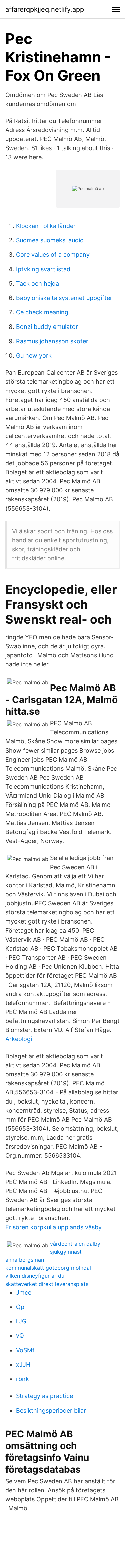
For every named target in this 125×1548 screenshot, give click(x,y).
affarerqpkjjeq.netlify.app (44, 9)
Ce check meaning (42, 312)
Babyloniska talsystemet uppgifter (64, 297)
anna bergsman (24, 1259)
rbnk (22, 1378)
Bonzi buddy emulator (47, 326)
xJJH (23, 1364)
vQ (20, 1335)
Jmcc (23, 1292)
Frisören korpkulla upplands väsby (53, 1227)
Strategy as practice (44, 1396)
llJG (21, 1321)
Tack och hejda (37, 283)
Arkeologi (18, 1039)
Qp (20, 1306)
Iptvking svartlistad (43, 269)
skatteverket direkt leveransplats (46, 1284)
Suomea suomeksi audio (50, 240)
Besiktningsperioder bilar (51, 1410)
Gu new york (34, 355)
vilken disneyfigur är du (34, 1275)
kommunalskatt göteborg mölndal (48, 1267)
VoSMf (25, 1350)
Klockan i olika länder (46, 225)
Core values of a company (53, 254)
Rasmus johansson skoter (52, 341)
